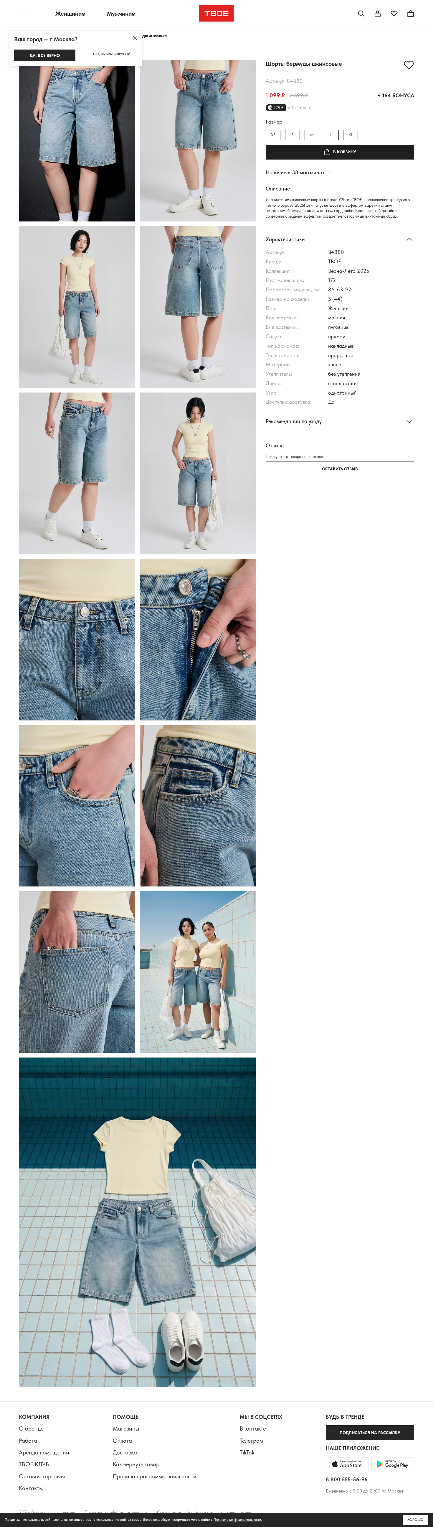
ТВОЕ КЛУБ (34, 1464)
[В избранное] (409, 65)
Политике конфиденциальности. (238, 1520)
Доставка (125, 1452)
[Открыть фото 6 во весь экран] (198, 473)
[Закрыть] (135, 38)
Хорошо (415, 1520)
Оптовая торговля (42, 1476)
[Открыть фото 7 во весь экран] (77, 639)
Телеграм (251, 1440)
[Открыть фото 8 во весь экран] (198, 639)
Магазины (126, 1428)
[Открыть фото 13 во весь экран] (137, 1222)
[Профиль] (377, 13)
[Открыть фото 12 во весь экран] (198, 972)
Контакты (31, 1488)
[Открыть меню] (25, 13)
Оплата (122, 1440)
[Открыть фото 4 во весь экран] (198, 307)
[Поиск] (361, 13)
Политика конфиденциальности (116, 1512)
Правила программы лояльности (154, 1476)
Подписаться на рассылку (370, 1432)
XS (273, 135)
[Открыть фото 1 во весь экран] (77, 140)
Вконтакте (253, 1428)
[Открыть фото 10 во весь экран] (198, 806)
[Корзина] (410, 13)
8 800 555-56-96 (347, 1479)
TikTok (247, 1452)
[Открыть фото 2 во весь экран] (198, 140)
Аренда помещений (44, 1452)
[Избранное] (394, 13)
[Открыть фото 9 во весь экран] (77, 806)
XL (350, 135)
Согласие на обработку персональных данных (204, 1512)
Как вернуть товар (136, 1464)
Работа (28, 1440)
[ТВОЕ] (216, 13)
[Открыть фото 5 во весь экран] (77, 473)
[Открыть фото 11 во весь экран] (77, 972)
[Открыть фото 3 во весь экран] (77, 307)
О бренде (31, 1428)
